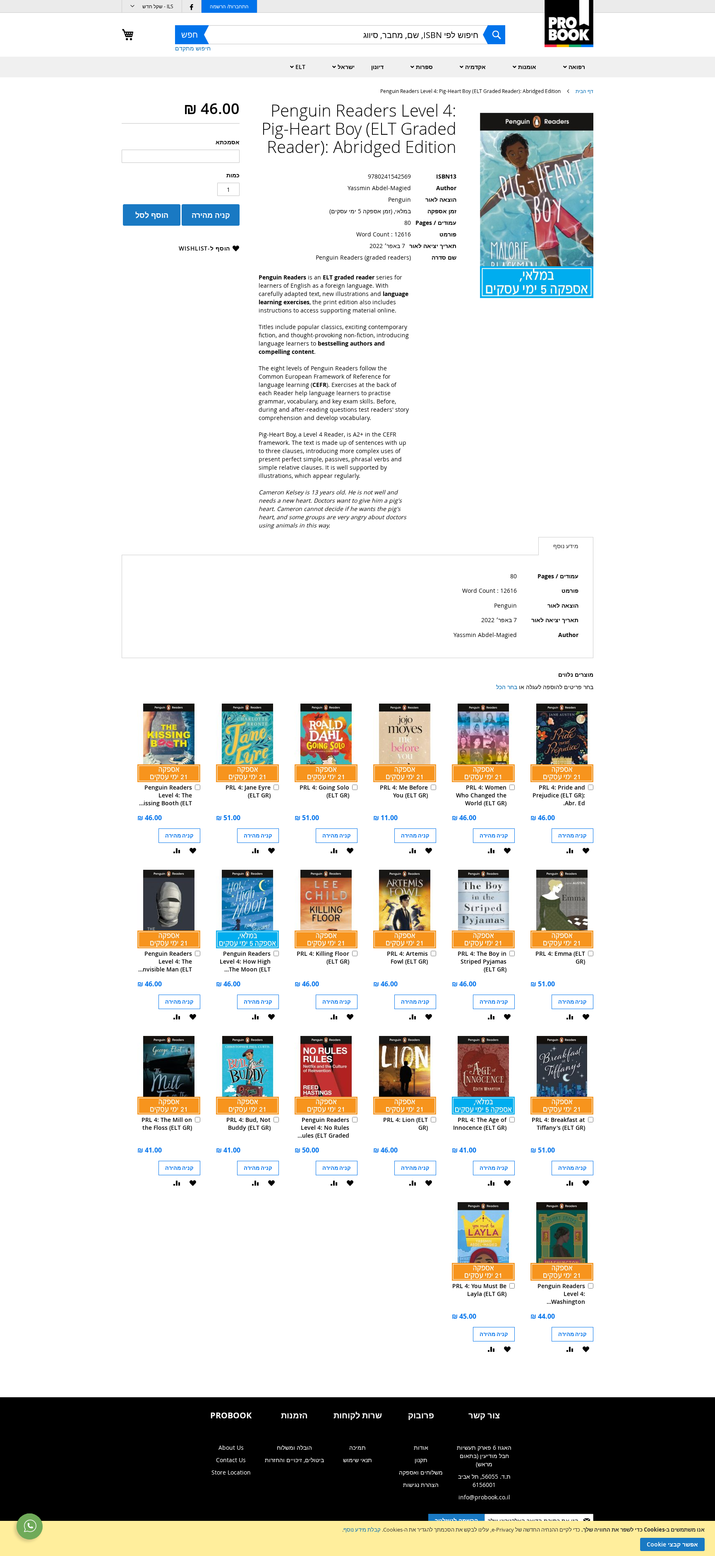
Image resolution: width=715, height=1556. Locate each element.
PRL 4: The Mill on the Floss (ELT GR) (167, 1123)
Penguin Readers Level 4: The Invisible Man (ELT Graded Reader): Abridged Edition (166, 961)
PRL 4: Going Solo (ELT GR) (324, 791)
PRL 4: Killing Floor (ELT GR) (323, 957)
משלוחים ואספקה (421, 1472)
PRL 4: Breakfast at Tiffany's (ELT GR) (558, 1123)
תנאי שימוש (357, 1460)
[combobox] (340, 34)
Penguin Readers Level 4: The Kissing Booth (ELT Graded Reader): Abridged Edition (166, 795)
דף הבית (584, 91)
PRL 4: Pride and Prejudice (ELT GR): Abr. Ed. (559, 795)
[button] (152, 6)
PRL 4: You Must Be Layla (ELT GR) (479, 1290)
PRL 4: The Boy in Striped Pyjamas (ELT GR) (482, 961)
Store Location (231, 1472)
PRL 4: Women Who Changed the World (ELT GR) (481, 795)
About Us (231, 1447)
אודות (421, 1447)
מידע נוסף (565, 546)
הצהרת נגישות (421, 1485)
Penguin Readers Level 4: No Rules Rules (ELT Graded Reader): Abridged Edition (323, 1127)
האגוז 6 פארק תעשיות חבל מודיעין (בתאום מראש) (484, 1456)
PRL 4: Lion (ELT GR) (405, 1123)
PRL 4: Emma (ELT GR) (560, 957)
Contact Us (231, 1460)
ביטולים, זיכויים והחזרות (294, 1460)
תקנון (421, 1460)
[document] (356, 1538)
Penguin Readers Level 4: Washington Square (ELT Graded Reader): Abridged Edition (561, 1293)
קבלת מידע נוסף (362, 1529)
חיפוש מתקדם (193, 48)
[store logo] (569, 32)
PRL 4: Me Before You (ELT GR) (404, 791)
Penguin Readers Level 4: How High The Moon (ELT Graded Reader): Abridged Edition (245, 961)
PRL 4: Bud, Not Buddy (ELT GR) (248, 1123)
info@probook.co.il (484, 1497)
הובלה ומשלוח (294, 1447)
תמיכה (357, 1447)
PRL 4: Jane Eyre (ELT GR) (248, 791)
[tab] (565, 546)
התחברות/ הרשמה (229, 6)
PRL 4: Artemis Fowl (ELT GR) (407, 957)
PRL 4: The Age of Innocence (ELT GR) (479, 1123)
